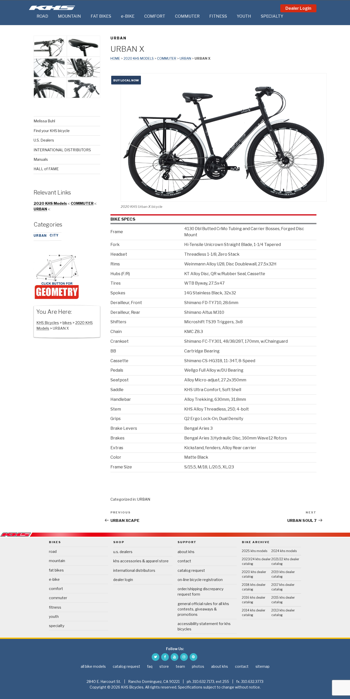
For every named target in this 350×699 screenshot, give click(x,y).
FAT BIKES (101, 16)
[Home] (31, 16)
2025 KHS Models (254, 551)
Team (180, 666)
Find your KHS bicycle (52, 130)
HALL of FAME (46, 169)
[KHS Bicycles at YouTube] (174, 657)
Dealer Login (298, 8)
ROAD (42, 16)
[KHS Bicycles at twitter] (155, 657)
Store (164, 666)
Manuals (41, 159)
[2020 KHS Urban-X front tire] (49, 97)
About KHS (186, 552)
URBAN (118, 38)
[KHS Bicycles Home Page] (52, 8)
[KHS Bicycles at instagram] (184, 657)
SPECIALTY (272, 16)
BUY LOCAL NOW (126, 80)
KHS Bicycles (47, 322)
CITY (54, 235)
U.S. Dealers (44, 140)
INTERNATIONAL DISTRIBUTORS (62, 150)
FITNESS (218, 16)
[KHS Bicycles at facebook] (165, 657)
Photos (198, 666)
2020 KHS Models (138, 58)
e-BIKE (128, 16)
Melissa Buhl (44, 121)
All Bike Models (93, 666)
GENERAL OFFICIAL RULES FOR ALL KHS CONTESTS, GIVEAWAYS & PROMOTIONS (203, 609)
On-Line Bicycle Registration (200, 579)
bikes (67, 322)
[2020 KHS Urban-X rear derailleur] (49, 76)
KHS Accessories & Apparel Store (141, 561)
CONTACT (184, 561)
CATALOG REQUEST (191, 570)
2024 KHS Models (284, 551)
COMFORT (154, 16)
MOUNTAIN (69, 16)
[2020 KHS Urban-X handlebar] (49, 55)
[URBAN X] (57, 298)
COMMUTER (187, 16)
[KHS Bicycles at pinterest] (193, 657)
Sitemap (262, 666)
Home (115, 58)
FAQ (149, 666)
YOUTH (244, 16)
